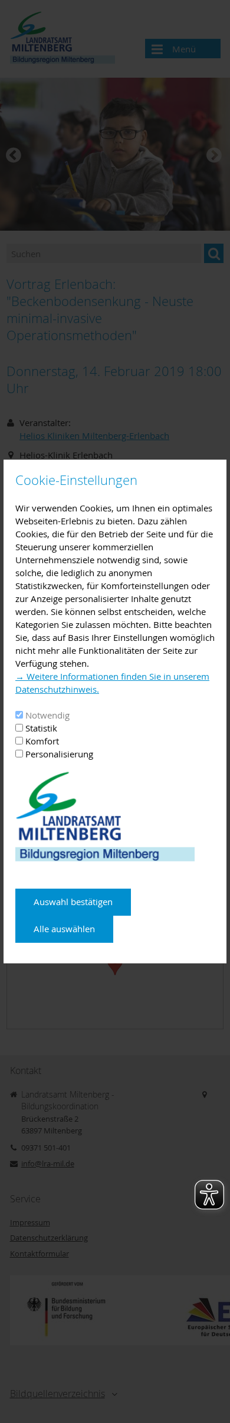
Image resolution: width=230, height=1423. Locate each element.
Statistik (41, 728)
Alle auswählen (64, 929)
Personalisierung (59, 754)
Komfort (42, 741)
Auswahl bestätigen (73, 901)
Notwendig (47, 715)
